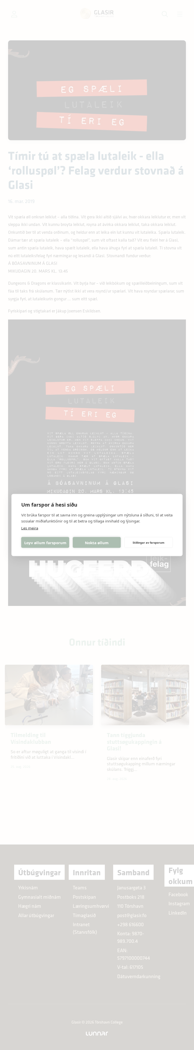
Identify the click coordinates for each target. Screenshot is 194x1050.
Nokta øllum (97, 542)
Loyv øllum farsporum (45, 542)
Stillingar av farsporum (148, 542)
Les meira (29, 528)
